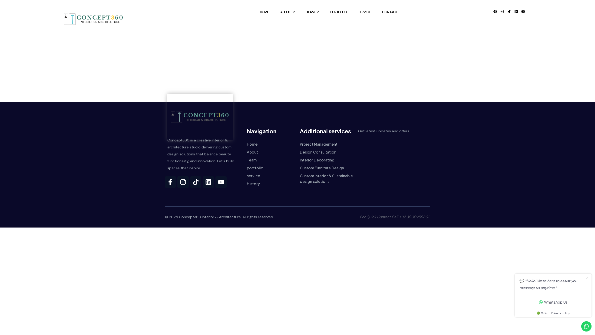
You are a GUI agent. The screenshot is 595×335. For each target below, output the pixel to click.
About (285, 12)
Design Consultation (318, 152)
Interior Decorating (317, 159)
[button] (287, 12)
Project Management (318, 144)
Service (364, 12)
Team (310, 12)
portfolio (255, 167)
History (253, 183)
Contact (389, 12)
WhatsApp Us (556, 302)
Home (264, 12)
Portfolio (338, 12)
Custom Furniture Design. (322, 167)
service (253, 175)
